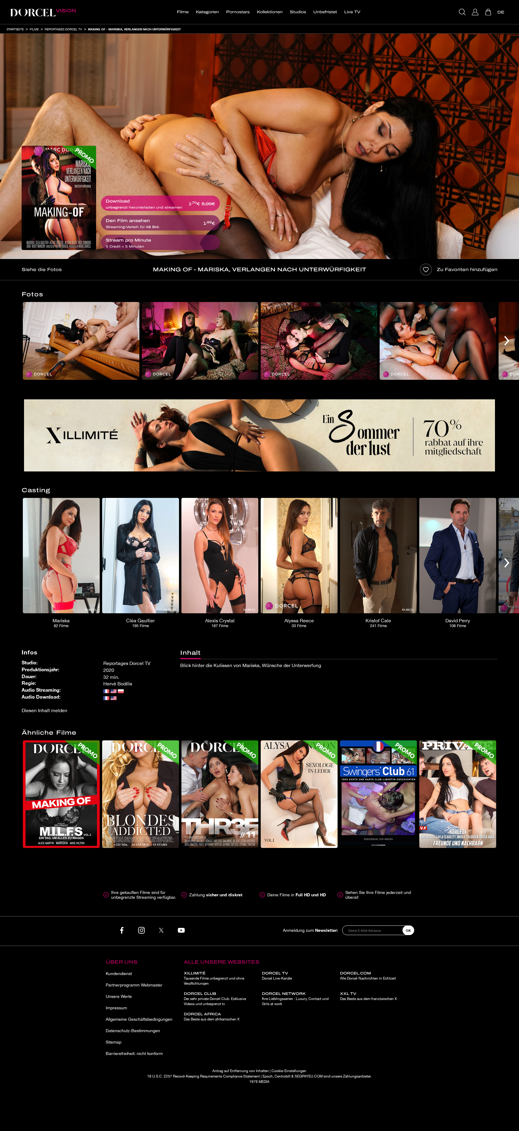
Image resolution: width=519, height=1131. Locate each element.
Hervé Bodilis (117, 683)
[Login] (475, 12)
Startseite (15, 29)
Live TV (352, 12)
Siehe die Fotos (42, 269)
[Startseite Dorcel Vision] (42, 12)
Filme (183, 12)
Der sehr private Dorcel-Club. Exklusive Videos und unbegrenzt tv (215, 999)
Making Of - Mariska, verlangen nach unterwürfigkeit (134, 29)
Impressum (116, 1007)
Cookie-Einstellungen (289, 1071)
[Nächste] (506, 341)
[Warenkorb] (488, 12)
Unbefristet (325, 12)
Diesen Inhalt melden (44, 710)
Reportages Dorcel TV (63, 29)
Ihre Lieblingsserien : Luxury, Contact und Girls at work (295, 999)
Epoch (268, 1076)
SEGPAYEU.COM (309, 1076)
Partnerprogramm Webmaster (134, 985)
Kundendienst (119, 973)
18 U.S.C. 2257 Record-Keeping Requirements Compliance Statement (203, 1076)
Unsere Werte (119, 996)
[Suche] (463, 12)
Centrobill (282, 1076)
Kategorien (207, 12)
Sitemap (113, 1042)
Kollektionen (270, 12)
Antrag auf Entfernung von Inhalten (240, 1071)
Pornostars (238, 12)
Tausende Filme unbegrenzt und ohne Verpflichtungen (214, 978)
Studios (298, 12)
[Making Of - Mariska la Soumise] (59, 198)
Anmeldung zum (310, 930)
